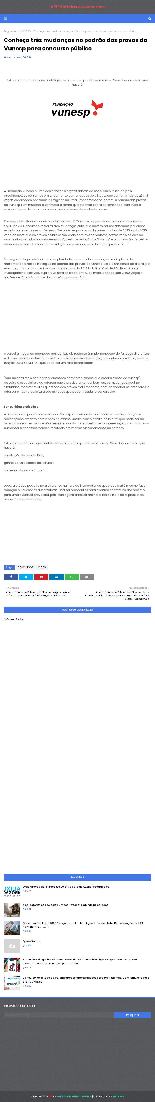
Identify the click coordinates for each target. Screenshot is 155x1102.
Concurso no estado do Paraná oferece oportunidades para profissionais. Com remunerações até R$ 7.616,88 (86, 980)
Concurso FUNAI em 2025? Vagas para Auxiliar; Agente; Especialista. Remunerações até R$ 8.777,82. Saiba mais (83, 925)
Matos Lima (13, 57)
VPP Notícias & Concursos (78, 7)
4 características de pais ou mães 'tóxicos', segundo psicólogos (65, 905)
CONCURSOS (25, 567)
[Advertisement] (77, 156)
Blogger (118, 1096)
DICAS (27, 31)
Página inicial (12, 31)
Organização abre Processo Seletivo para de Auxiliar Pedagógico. (66, 887)
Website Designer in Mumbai (74, 1096)
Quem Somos (32, 941)
